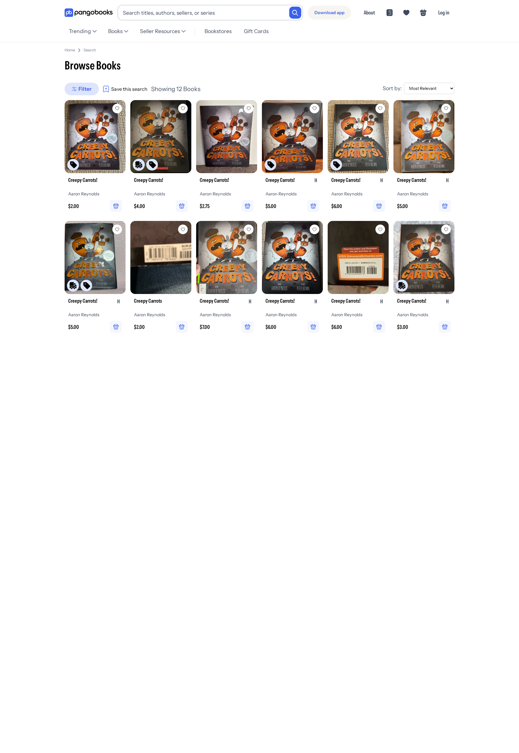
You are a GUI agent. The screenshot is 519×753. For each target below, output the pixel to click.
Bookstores (218, 31)
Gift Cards (256, 31)
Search (89, 50)
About (369, 12)
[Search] (295, 13)
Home (70, 50)
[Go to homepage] (89, 12)
